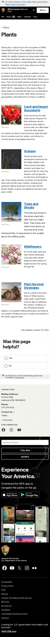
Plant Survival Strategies (34, 285)
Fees (35, 17)
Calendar (27, 17)
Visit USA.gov (8, 631)
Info (2, 17)
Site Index (7, 420)
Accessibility (6, 582)
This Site (25, 450)
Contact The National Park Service (16, 598)
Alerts (10, 17)
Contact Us (7, 412)
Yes (10, 358)
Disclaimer (5, 610)
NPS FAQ (5, 602)
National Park (17, 10)
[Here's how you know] (25, 3)
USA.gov (5, 618)
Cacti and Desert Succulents (36, 108)
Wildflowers (32, 246)
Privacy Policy (7, 586)
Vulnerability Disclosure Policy (14, 614)
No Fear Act (6, 606)
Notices (4, 594)
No (10, 365)
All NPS (25, 457)
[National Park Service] (3, 10)
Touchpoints (19, 377)
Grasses (30, 151)
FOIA (3, 590)
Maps (19, 17)
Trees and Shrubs (31, 205)
